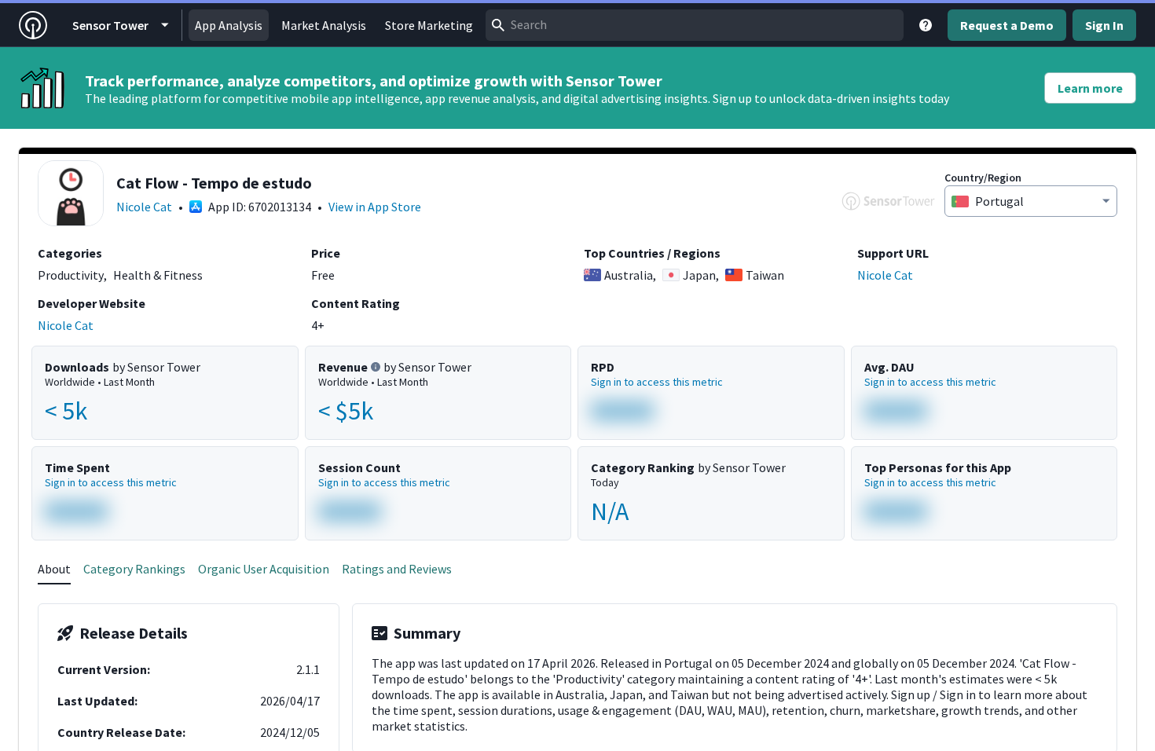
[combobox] (695, 25)
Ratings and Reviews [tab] (397, 569)
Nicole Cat (144, 206)
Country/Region (982, 177)
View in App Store (374, 206)
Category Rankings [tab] (134, 569)
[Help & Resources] (925, 25)
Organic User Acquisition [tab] (263, 569)
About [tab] (54, 569)
